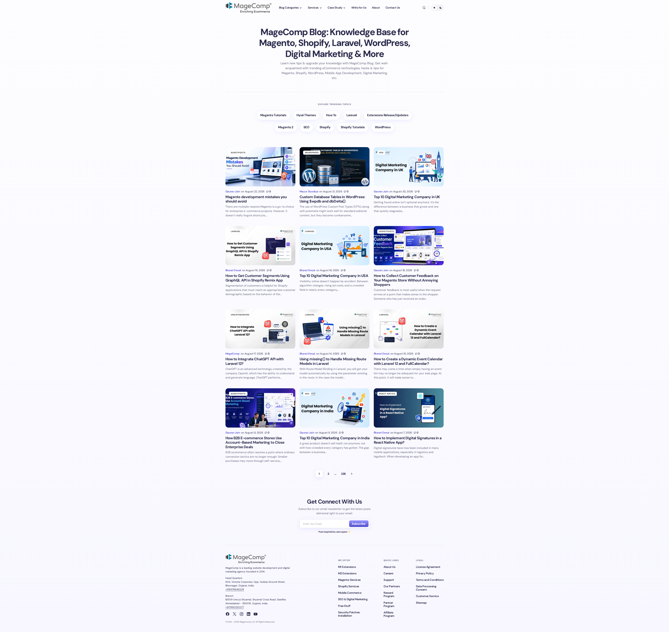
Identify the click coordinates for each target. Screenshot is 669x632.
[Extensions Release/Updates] (388, 115)
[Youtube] (255, 614)
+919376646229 (234, 589)
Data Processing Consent (426, 587)
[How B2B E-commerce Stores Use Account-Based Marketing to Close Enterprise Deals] (260, 408)
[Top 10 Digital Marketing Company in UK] (409, 166)
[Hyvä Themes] (306, 115)
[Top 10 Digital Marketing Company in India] (335, 408)
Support (389, 580)
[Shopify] (325, 127)
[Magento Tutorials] (273, 115)
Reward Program (389, 594)
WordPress (312, 152)
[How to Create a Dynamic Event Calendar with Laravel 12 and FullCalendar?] (409, 329)
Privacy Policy (425, 573)
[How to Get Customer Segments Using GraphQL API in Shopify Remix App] (260, 245)
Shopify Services (348, 586)
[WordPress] (383, 127)
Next (351, 473)
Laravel (236, 231)
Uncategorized (240, 314)
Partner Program (389, 604)
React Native (387, 393)
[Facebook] (227, 614)
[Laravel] (351, 115)
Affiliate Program (389, 614)
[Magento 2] (286, 127)
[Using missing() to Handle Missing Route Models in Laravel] (335, 329)
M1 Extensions (347, 567)
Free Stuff (344, 606)
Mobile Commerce (350, 593)
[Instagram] (241, 614)
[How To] (331, 115)
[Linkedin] (248, 614)
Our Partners (392, 586)
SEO (381, 152)
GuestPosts (238, 152)
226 (343, 474)
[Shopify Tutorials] (353, 127)
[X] (234, 614)
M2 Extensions (347, 573)
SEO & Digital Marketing (353, 599)
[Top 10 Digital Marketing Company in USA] (335, 245)
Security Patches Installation (349, 614)
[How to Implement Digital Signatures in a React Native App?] (409, 408)
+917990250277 (234, 607)
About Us (389, 567)
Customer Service (427, 596)
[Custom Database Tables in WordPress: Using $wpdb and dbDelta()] (335, 166)
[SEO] (306, 127)
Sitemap (421, 603)
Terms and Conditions (430, 580)
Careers (388, 573)
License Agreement (428, 567)
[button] (424, 7)
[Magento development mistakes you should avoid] (260, 166)
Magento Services (349, 580)
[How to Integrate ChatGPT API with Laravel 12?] (260, 329)
